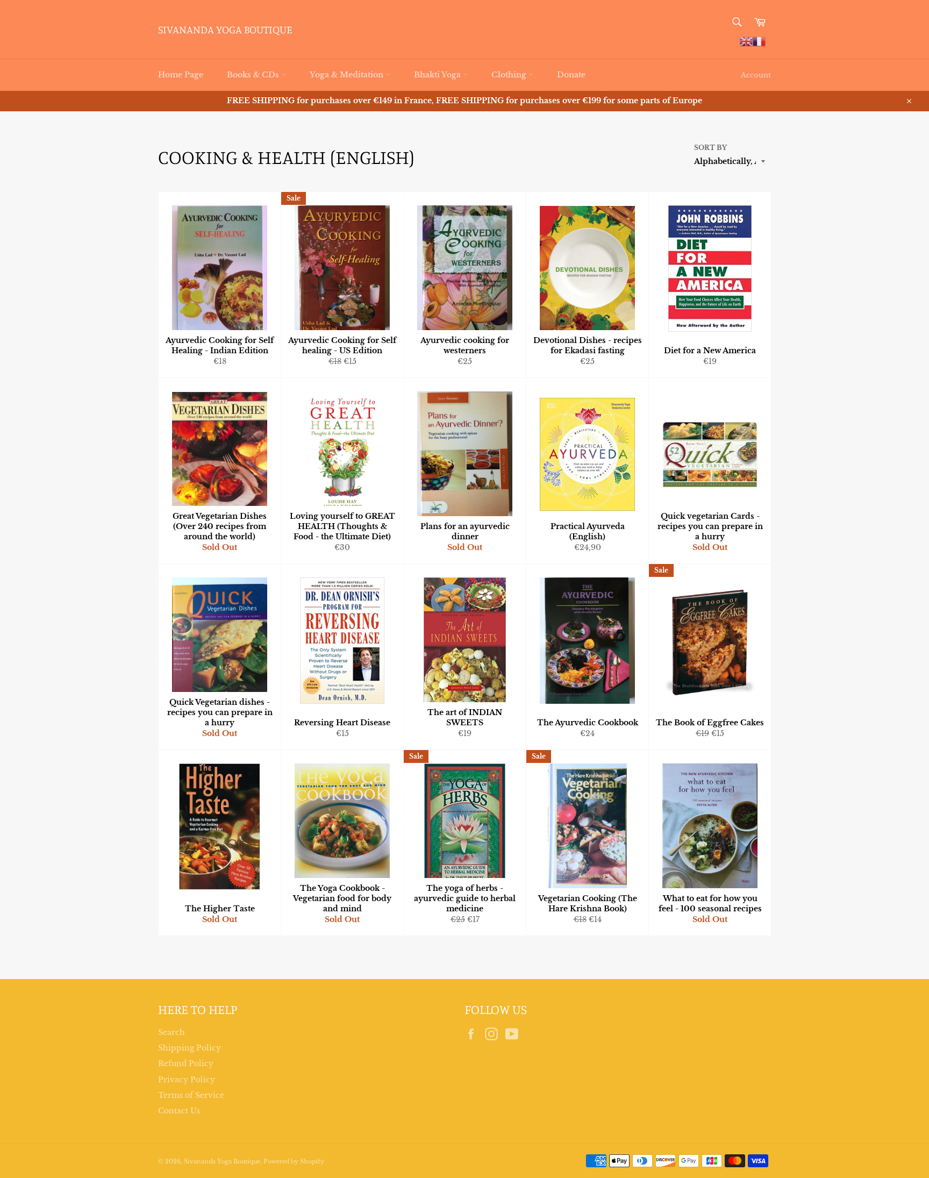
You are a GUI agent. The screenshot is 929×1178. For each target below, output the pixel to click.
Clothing (509, 75)
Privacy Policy (186, 1079)
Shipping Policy (189, 1048)
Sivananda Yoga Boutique (225, 29)
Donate (571, 75)
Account (756, 75)
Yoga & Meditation (347, 75)
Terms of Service (191, 1095)
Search (171, 1032)
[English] (746, 41)
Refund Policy (185, 1063)
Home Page (180, 75)
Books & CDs (254, 75)
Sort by (710, 148)
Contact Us (179, 1111)
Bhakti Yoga (438, 75)
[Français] (759, 41)
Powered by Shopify (293, 1161)
